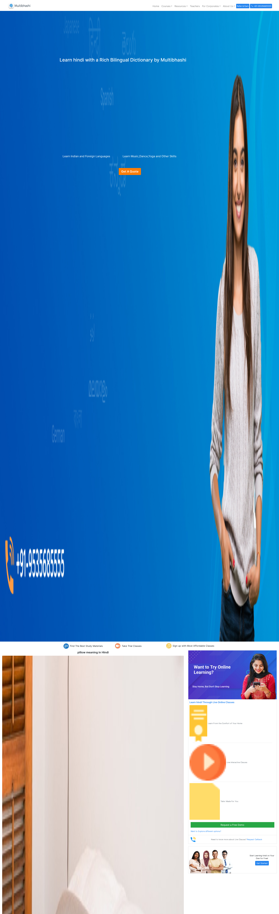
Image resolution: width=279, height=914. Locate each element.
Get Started (262, 863)
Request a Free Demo (232, 824)
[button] (166, 6)
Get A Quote (129, 171)
